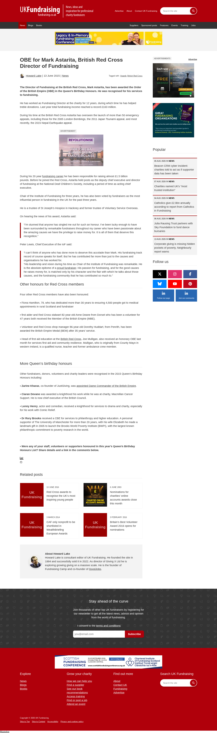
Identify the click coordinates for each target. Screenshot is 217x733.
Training (184, 25)
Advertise (119, 11)
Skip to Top (25, 721)
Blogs (30, 25)
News (22, 25)
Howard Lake (33, 75)
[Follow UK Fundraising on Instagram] (175, 274)
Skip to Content (38, 721)
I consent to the (99, 625)
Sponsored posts (149, 25)
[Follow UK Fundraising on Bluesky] (160, 284)
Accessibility (52, 721)
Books (39, 25)
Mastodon (4, 731)
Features (164, 25)
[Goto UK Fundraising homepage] (57, 11)
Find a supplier (75, 684)
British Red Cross (134, 76)
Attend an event (76, 704)
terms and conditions (108, 625)
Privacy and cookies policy (72, 721)
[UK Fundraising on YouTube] (175, 284)
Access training (76, 696)
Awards (123, 76)
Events (174, 25)
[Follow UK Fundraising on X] (160, 274)
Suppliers (134, 25)
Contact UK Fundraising (146, 11)
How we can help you (79, 681)
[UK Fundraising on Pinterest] (190, 284)
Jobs (193, 25)
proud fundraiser (66, 267)
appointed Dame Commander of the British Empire (106, 385)
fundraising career (52, 176)
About (129, 11)
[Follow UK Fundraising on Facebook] (190, 274)
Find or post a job (77, 700)
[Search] (193, 11)
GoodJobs (95, 569)
